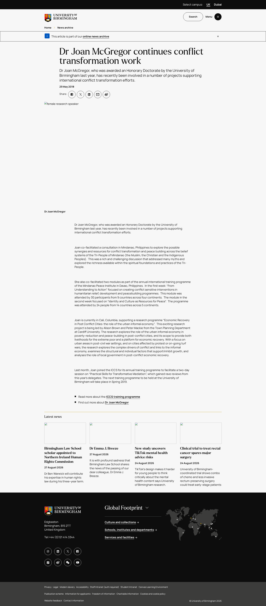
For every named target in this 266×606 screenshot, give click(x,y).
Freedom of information (103, 593)
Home (47, 27)
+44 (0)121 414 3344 (62, 537)
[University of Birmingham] (60, 16)
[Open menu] (218, 17)
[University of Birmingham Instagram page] (48, 551)
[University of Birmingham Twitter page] (67, 551)
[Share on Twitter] (80, 94)
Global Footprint (124, 508)
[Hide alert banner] (218, 36)
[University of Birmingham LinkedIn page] (58, 551)
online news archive (96, 36)
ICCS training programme (123, 397)
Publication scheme (54, 593)
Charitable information (128, 593)
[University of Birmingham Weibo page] (58, 562)
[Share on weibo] (106, 94)
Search (193, 16)
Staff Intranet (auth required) (104, 586)
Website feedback (53, 600)
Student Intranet (129, 586)
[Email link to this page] (97, 94)
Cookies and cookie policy (152, 593)
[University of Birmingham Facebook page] (77, 551)
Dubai (218, 4)
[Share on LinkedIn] (89, 94)
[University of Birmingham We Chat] (67, 562)
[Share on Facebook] (72, 94)
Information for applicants (78, 593)
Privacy (47, 586)
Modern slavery (67, 586)
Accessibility (82, 586)
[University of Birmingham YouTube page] (77, 562)
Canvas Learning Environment (153, 586)
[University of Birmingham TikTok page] (48, 562)
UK (208, 4)
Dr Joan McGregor (117, 402)
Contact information (74, 600)
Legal (55, 586)
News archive (65, 27)
